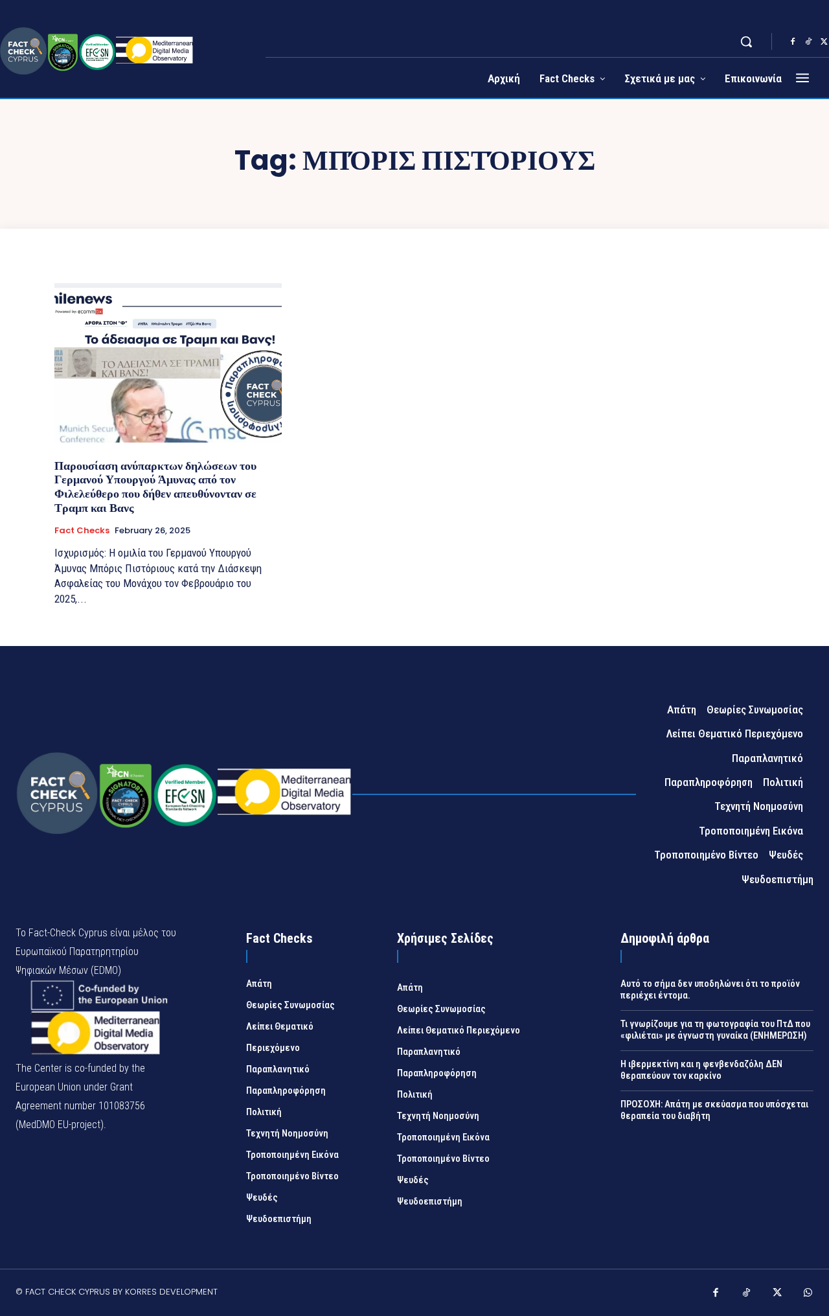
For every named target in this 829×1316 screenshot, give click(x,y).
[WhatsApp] (808, 1294)
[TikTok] (808, 42)
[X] (777, 1294)
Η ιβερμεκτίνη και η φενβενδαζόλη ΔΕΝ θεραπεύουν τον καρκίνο (701, 1069)
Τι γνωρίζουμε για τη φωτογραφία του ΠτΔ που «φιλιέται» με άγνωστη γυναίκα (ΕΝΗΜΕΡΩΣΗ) (715, 1029)
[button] (746, 41)
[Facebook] (793, 42)
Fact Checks (81, 530)
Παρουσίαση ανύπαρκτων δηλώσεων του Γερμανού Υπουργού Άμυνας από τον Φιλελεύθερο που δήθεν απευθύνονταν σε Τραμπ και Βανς (155, 486)
